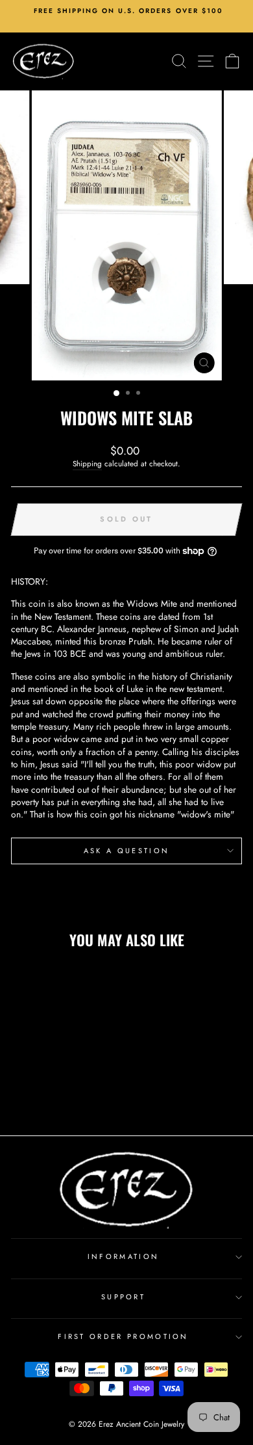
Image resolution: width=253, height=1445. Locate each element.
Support (123, 1297)
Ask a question (126, 850)
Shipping (87, 463)
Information (123, 1256)
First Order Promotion (123, 1336)
